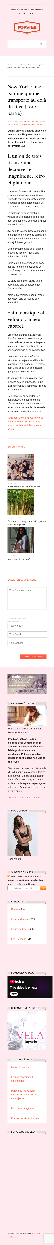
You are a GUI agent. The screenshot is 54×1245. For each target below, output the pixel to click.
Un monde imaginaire (22, 1108)
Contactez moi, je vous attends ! (24, 797)
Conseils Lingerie (20, 919)
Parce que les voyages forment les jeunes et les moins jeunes (24, 1094)
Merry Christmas (20, 1067)
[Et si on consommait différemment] (21, 481)
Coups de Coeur (20, 929)
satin (37, 124)
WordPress (35, 1233)
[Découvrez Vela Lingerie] (27, 1049)
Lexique (22, 13)
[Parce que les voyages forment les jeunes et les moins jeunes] (21, 516)
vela (41, 124)
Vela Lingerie (36, 9)
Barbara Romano (19, 9)
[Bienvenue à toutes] (27, 725)
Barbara (15, 909)
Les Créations (20, 65)
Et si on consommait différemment (24, 486)
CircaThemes (12, 1237)
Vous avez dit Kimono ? (19, 559)
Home (10, 65)
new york (31, 124)
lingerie (24, 124)
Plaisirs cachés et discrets (25, 1118)
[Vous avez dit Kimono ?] (21, 554)
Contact (32, 13)
